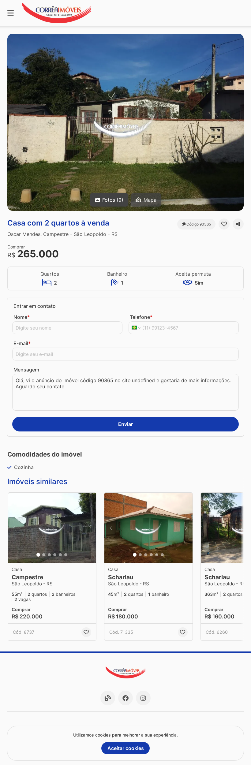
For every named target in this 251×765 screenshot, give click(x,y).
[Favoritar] (224, 224)
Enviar (125, 424)
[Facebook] (125, 698)
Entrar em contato (34, 306)
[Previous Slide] (12, 122)
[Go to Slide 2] (43, 554)
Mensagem (26, 370)
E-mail (22, 343)
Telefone (141, 317)
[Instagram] (143, 698)
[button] (125, 122)
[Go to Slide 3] (49, 554)
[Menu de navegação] (10, 13)
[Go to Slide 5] (60, 554)
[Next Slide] (238, 122)
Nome (21, 317)
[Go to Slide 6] (65, 554)
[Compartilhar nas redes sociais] (238, 224)
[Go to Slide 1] (38, 555)
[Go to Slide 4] (54, 554)
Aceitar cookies (125, 748)
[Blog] (107, 698)
